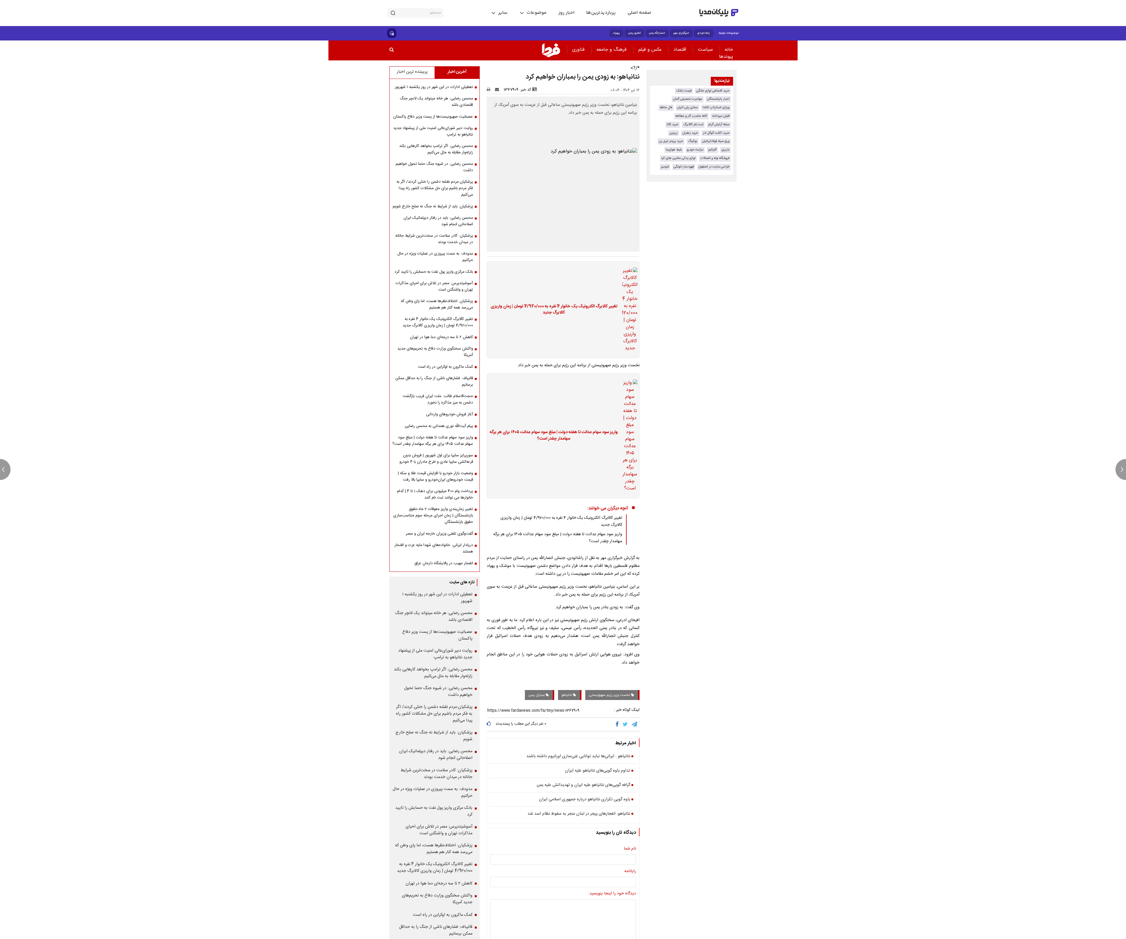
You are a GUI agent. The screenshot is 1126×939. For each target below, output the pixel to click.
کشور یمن (634, 33)
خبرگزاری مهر (681, 33)
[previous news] (5, 469)
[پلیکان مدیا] (719, 13)
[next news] (1120, 469)
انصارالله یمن (657, 33)
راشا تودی (703, 33)
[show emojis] (391, 33)
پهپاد (616, 33)
